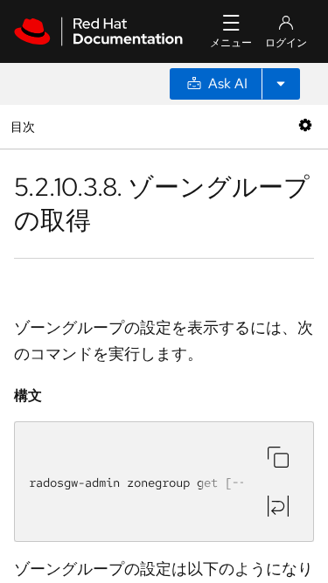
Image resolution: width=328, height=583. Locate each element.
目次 (25, 126)
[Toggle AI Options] (281, 84)
